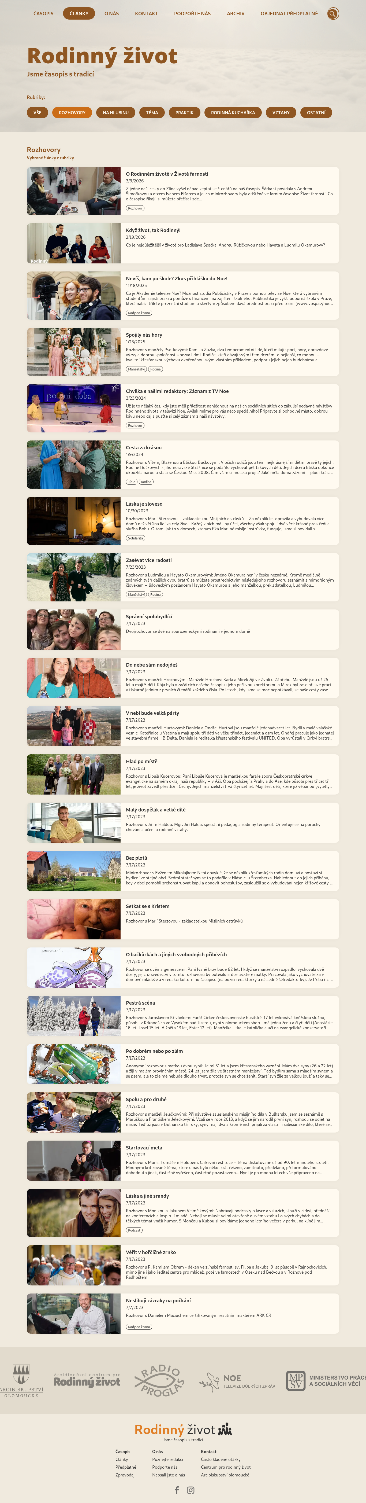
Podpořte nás (192, 13)
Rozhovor (135, 208)
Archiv (236, 13)
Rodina (155, 369)
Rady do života (139, 313)
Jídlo (131, 482)
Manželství (136, 369)
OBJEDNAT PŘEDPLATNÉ (289, 13)
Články (79, 13)
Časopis (43, 13)
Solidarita (135, 538)
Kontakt (146, 13)
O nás (111, 13)
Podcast (134, 1230)
